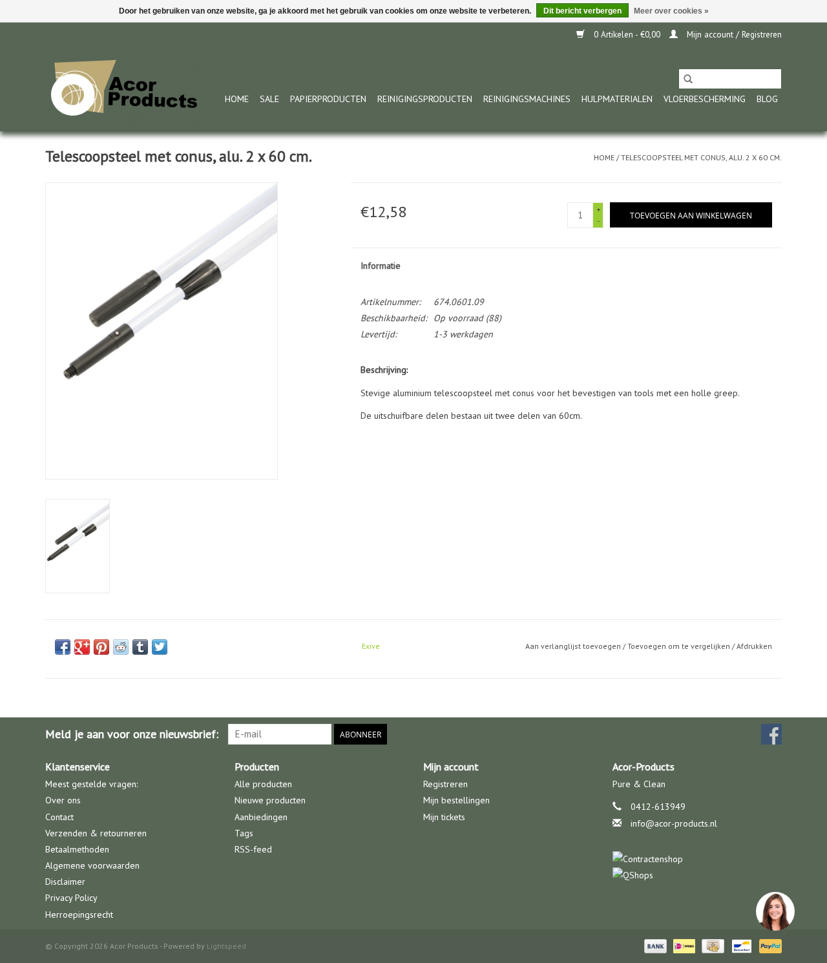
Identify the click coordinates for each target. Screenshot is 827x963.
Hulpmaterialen (617, 99)
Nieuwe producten (270, 800)
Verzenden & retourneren (96, 833)
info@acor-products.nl (674, 823)
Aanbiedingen (261, 817)
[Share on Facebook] (62, 647)
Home (237, 99)
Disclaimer (65, 881)
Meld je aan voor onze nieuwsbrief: (131, 734)
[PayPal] (768, 945)
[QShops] (697, 875)
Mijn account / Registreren (733, 34)
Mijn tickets (444, 817)
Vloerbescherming (705, 99)
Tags (244, 833)
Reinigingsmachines (527, 99)
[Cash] (711, 945)
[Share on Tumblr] (140, 647)
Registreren (445, 784)
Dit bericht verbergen (582, 11)
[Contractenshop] (697, 859)
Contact (59, 817)
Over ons (63, 800)
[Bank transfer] (654, 945)
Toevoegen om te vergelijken (679, 646)
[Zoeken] (688, 79)
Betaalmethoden (77, 849)
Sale (269, 99)
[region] (774, 910)
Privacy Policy (71, 898)
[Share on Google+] (82, 647)
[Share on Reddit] (121, 647)
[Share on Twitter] (159, 647)
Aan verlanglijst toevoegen (574, 646)
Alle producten (263, 784)
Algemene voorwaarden (92, 865)
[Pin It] (101, 647)
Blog (767, 99)
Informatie (381, 265)
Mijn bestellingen (456, 800)
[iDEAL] (683, 945)
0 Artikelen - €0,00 (627, 34)
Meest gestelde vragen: (91, 784)
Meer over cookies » (671, 11)
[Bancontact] (740, 945)
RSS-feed (253, 849)
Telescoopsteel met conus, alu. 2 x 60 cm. (701, 157)
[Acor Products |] (124, 89)
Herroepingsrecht (79, 914)
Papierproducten (328, 99)
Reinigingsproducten (424, 99)
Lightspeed (226, 946)
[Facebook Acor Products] (771, 734)
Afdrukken (754, 646)
